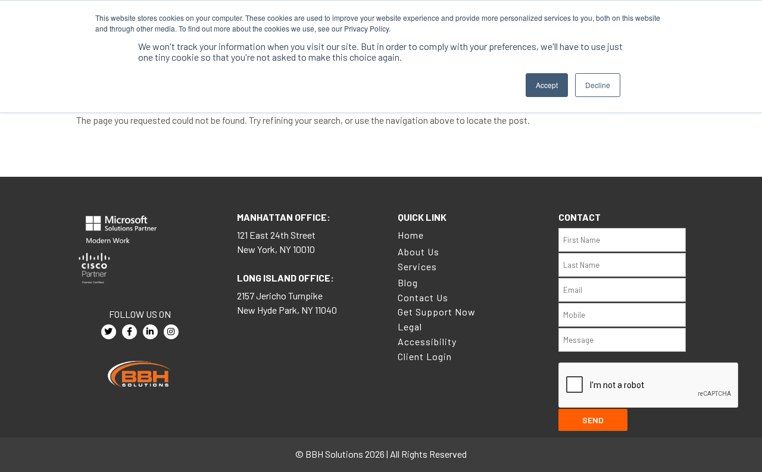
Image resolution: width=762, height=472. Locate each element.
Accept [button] (547, 85)
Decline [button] (597, 85)
